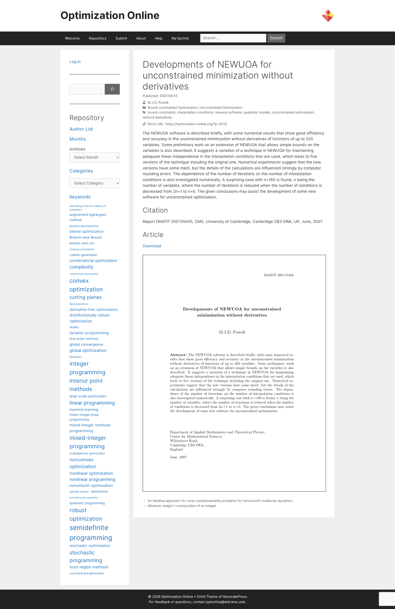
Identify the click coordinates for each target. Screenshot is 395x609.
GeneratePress (235, 596)
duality (74, 327)
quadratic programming (87, 503)
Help (159, 38)
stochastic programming (85, 556)
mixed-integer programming (87, 442)
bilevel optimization (86, 231)
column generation (83, 255)
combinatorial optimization (93, 260)
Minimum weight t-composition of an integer (182, 506)
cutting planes (85, 297)
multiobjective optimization (87, 453)
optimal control (78, 491)
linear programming (92, 403)
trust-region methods (89, 567)
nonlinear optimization (91, 473)
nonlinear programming (92, 479)
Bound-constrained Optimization (173, 107)
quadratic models (257, 112)
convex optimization (86, 285)
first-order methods (84, 338)
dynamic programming (89, 332)
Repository (98, 38)
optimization (99, 491)
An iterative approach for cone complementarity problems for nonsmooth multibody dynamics (220, 501)
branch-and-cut (81, 243)
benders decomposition (84, 226)
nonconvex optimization (82, 463)
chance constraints (81, 249)
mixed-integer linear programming (84, 417)
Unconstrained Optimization (220, 107)
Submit (121, 38)
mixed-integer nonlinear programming (90, 428)
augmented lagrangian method (88, 217)
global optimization (88, 350)
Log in (75, 61)
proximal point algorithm (83, 497)
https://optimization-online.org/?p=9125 (196, 124)
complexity (81, 267)
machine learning (83, 409)
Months (77, 139)
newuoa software (228, 112)
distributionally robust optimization (89, 318)
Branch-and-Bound (85, 237)
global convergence (86, 344)
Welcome (72, 38)
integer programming (87, 368)
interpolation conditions (195, 112)
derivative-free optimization (93, 309)
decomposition (78, 304)
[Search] (112, 89)
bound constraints (162, 112)
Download (152, 246)
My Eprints (180, 38)
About (141, 38)
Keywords (80, 197)
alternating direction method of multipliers (87, 207)
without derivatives (157, 117)
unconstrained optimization (293, 112)
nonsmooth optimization (91, 485)
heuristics (75, 357)
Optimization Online (110, 15)
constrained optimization (83, 273)
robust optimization (85, 514)
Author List (81, 129)
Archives (77, 149)
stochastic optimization (89, 545)
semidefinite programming (90, 533)
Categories (81, 171)
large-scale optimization (88, 396)
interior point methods (86, 384)
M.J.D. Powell (158, 102)
